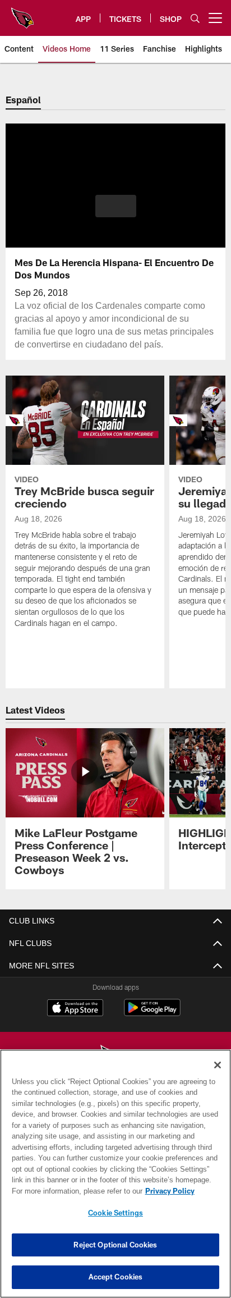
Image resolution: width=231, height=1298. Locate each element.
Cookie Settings (115, 1212)
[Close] (217, 1065)
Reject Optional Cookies (115, 1244)
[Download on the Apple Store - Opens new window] (75, 1008)
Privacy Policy (73, 1190)
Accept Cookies (116, 1276)
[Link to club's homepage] (22, 13)
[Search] (195, 18)
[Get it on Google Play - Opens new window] (152, 1013)
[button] (116, 213)
